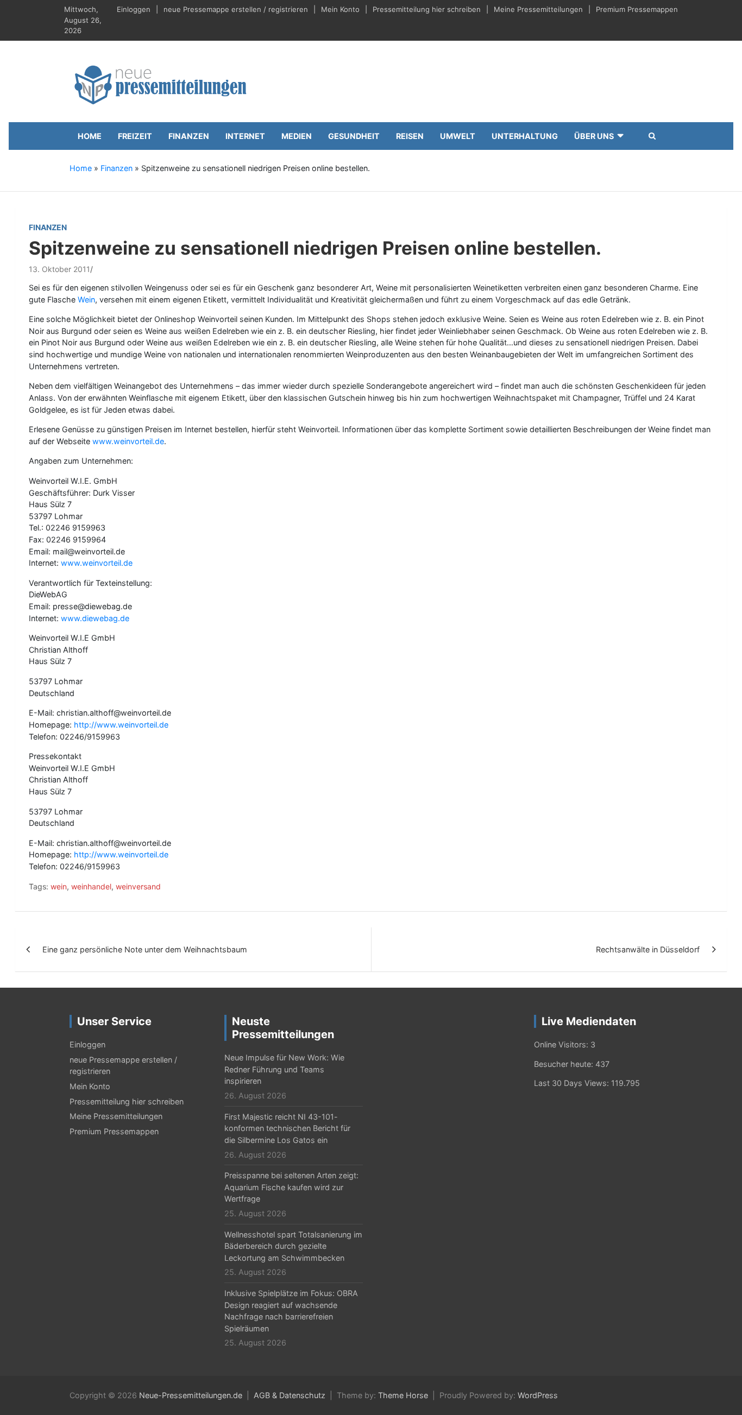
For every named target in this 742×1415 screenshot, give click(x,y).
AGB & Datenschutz (289, 1395)
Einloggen (133, 9)
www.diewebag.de (95, 618)
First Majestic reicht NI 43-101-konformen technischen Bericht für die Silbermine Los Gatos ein (287, 1128)
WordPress (538, 1395)
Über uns (594, 136)
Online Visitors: (562, 1044)
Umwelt (457, 136)
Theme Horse (403, 1395)
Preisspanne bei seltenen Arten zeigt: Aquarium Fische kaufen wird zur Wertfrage (291, 1187)
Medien (296, 136)
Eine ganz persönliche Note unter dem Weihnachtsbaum (144, 949)
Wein (86, 299)
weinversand (138, 886)
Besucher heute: (564, 1064)
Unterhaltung (525, 136)
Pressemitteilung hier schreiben (427, 9)
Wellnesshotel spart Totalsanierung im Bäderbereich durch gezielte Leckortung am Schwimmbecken (293, 1246)
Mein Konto (340, 9)
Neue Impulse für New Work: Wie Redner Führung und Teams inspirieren (284, 1069)
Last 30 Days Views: (572, 1083)
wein (59, 886)
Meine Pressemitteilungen (538, 9)
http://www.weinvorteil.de (121, 724)
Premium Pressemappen (637, 9)
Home (90, 136)
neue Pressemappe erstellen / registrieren (236, 9)
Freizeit (135, 136)
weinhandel (91, 886)
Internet (245, 136)
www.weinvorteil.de (128, 441)
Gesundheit (354, 136)
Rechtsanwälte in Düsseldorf (648, 949)
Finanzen (188, 136)
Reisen (410, 136)
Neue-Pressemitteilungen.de (190, 1395)
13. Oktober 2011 (59, 269)
